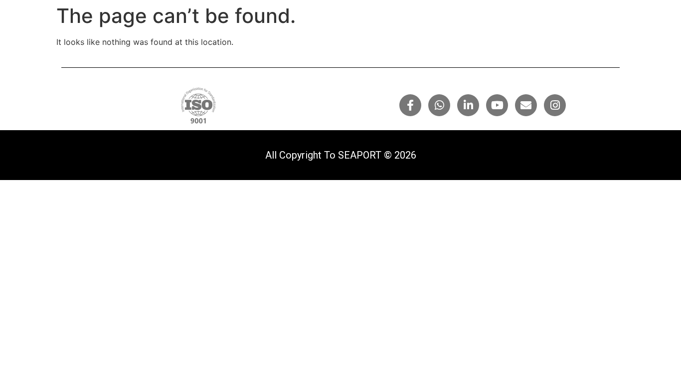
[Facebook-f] (410, 105)
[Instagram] (555, 105)
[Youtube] (497, 105)
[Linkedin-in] (468, 105)
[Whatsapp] (439, 105)
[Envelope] (526, 105)
